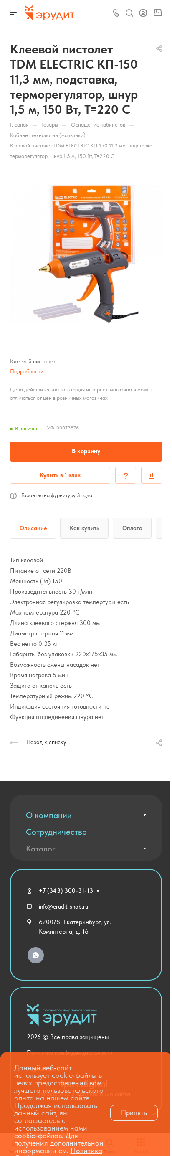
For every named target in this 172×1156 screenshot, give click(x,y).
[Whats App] (36, 955)
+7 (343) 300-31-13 (66, 890)
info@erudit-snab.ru (63, 906)
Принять (134, 1112)
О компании (49, 815)
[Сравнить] (151, 475)
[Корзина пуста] (157, 13)
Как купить (84, 528)
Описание (33, 528)
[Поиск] (129, 13)
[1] (86, 254)
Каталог (41, 848)
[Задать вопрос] (125, 475)
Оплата (132, 528)
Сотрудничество (56, 832)
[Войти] (143, 13)
